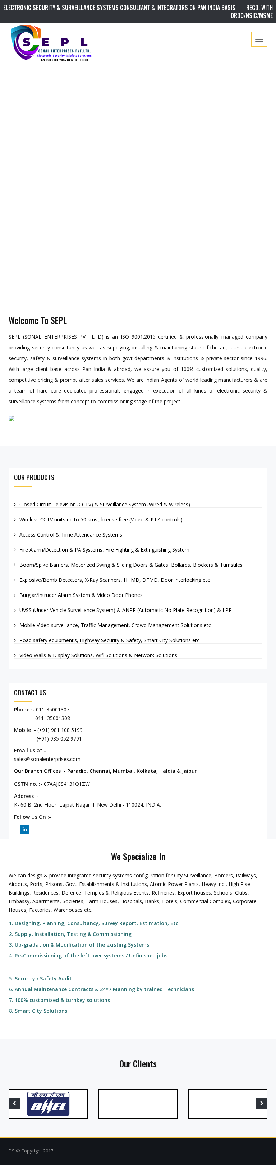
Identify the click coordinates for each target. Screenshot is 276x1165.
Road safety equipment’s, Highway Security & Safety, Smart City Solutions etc (109, 640)
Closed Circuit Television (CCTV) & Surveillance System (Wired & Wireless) (104, 504)
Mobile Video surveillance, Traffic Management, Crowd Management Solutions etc (115, 625)
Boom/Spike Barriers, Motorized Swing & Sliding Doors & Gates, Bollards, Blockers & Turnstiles (131, 564)
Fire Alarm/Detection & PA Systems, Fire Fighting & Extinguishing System (104, 549)
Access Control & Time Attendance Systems (70, 534)
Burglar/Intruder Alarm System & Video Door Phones (81, 594)
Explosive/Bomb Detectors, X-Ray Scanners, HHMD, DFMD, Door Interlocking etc (114, 579)
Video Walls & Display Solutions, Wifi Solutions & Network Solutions (98, 655)
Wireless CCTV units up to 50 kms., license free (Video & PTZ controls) (101, 519)
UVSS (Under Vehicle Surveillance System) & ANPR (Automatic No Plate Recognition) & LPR (125, 610)
